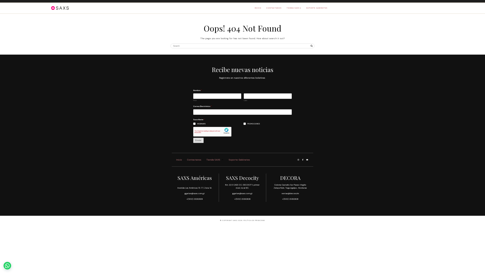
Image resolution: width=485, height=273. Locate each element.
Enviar (198, 140)
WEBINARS (201, 124)
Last (245, 100)
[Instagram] (298, 160)
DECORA (290, 177)
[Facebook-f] (303, 160)
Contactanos (274, 8)
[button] (7, 265)
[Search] (311, 46)
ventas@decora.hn (290, 193)
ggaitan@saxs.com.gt (195, 193)
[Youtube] (307, 160)
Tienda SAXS (293, 8)
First (195, 100)
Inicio (258, 8)
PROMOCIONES (253, 124)
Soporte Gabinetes (316, 8)
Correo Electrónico (202, 106)
